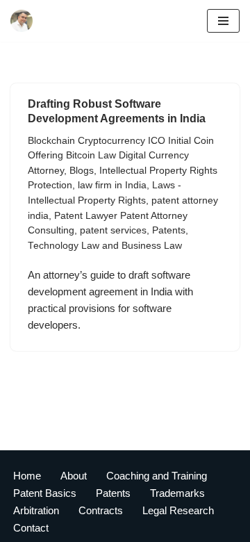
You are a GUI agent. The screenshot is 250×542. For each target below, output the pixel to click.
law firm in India (112, 185)
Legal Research (178, 510)
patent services (113, 230)
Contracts (100, 510)
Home (27, 476)
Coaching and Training (156, 476)
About (73, 476)
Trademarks (177, 493)
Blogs (81, 170)
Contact (31, 528)
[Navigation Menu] (223, 21)
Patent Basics (44, 493)
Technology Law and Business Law (105, 245)
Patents (168, 230)
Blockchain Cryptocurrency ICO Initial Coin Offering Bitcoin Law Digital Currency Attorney (121, 156)
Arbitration (36, 510)
